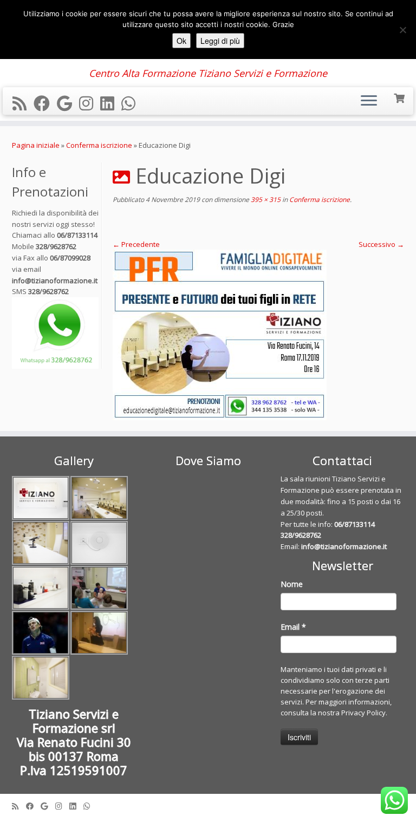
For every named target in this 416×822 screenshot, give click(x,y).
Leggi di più (220, 40)
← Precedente (136, 244)
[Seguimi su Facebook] (45, 103)
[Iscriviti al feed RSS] (23, 103)
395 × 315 (265, 199)
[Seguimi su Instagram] (89, 103)
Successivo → (381, 244)
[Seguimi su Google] (68, 103)
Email (293, 627)
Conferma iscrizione (99, 145)
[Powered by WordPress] (208, 803)
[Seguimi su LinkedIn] (110, 103)
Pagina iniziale (36, 145)
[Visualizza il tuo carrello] (400, 97)
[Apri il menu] (369, 101)
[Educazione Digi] (258, 335)
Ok (181, 40)
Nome (292, 584)
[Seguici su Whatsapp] (131, 103)
